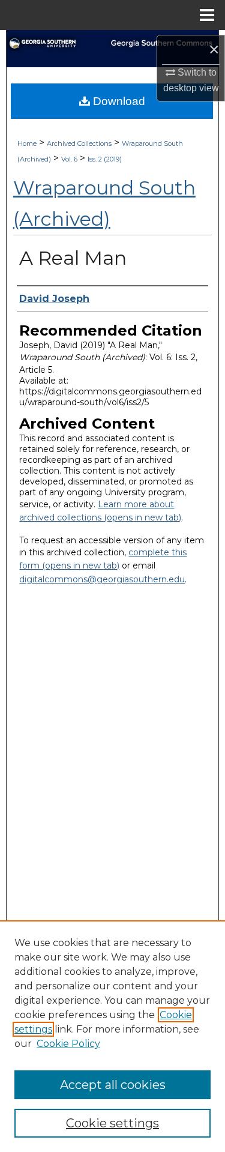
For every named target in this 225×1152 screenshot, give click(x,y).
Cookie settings (112, 1123)
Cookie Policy (68, 1043)
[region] (112, 1036)
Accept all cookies (113, 1085)
